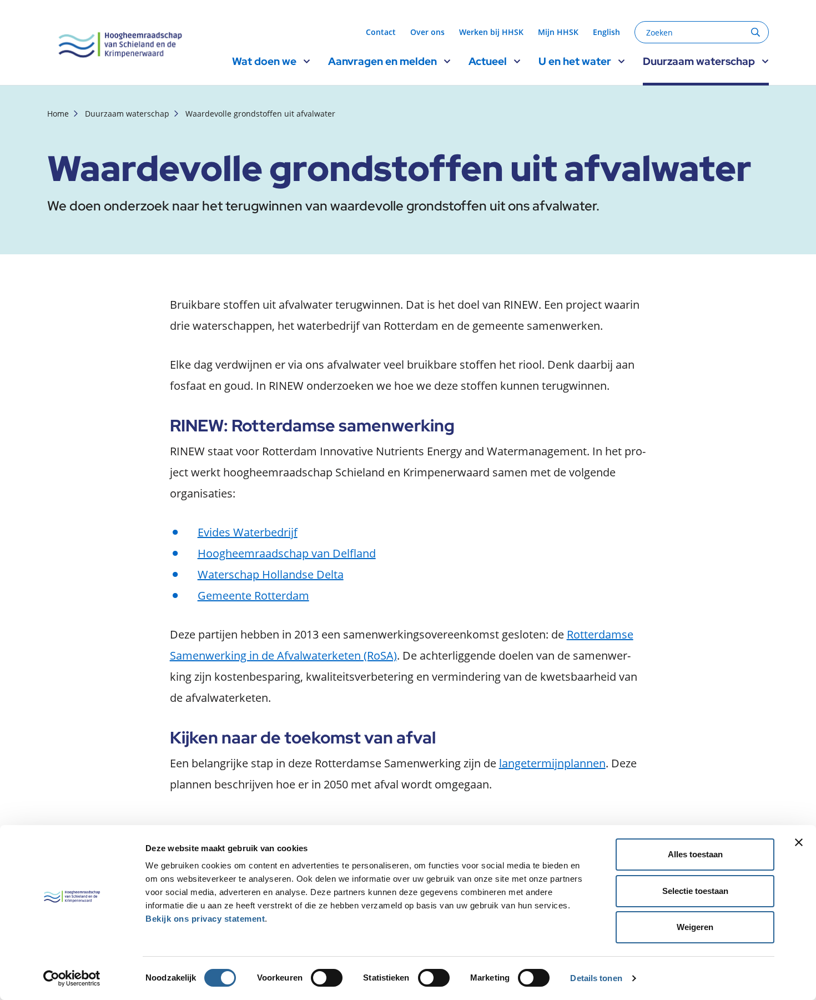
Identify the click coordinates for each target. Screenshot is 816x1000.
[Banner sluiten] (799, 842)
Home (58, 113)
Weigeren (695, 927)
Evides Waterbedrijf (248, 532)
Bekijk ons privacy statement (205, 918)
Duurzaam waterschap (127, 113)
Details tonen (596, 978)
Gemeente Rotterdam (253, 595)
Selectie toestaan (695, 891)
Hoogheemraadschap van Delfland (287, 553)
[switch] (326, 978)
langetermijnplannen (552, 763)
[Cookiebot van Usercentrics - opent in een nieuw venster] (71, 978)
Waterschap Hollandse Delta (271, 574)
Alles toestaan (695, 854)
